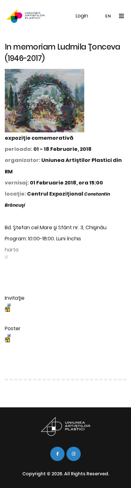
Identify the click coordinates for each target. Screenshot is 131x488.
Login (82, 15)
